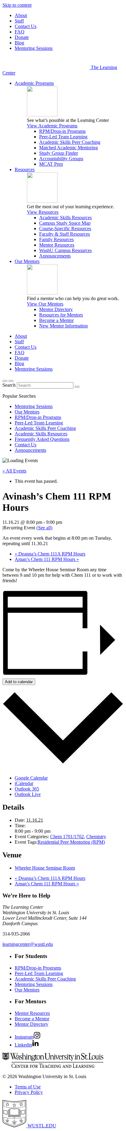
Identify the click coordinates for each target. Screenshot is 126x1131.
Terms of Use (28, 1086)
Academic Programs (34, 83)
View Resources (42, 212)
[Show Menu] (11, 381)
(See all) (44, 527)
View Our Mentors (45, 303)
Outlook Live (28, 794)
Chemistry (96, 836)
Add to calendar (19, 682)
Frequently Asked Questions (42, 439)
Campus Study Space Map (65, 223)
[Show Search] (4, 381)
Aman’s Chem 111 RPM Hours (47, 559)
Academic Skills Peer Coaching (69, 142)
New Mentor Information (63, 325)
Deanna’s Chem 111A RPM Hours (50, 553)
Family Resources (56, 239)
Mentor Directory (56, 309)
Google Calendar (31, 777)
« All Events (14, 470)
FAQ (19, 31)
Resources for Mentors (61, 314)
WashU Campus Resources (65, 250)
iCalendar (24, 783)
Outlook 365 (27, 788)
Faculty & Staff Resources (64, 234)
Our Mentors (27, 261)
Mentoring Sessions (34, 48)
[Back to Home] (46, 67)
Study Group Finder (58, 153)
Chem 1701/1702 (67, 836)
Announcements (55, 255)
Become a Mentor (56, 320)
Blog (19, 42)
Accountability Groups (61, 158)
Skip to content (16, 5)
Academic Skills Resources (65, 217)
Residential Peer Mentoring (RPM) (71, 842)
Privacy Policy (29, 1092)
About (21, 15)
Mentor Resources (56, 244)
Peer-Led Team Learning (63, 136)
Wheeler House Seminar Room (45, 867)
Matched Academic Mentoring (68, 147)
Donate (22, 37)
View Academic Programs (52, 125)
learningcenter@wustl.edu (27, 944)
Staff (19, 20)
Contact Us (25, 26)
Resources (25, 169)
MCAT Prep (51, 164)
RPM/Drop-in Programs (62, 131)
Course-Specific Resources (65, 228)
